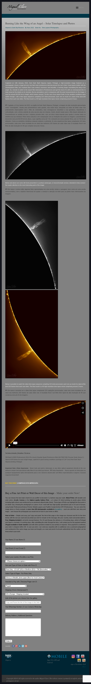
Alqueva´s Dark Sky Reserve (14, 27)
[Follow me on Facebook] (78, 657)
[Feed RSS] (84, 662)
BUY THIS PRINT (11, 483)
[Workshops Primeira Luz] (79, 662)
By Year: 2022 (29, 27)
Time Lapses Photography (50, 27)
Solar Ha (38, 27)
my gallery (58, 509)
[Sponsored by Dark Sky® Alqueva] (15, 657)
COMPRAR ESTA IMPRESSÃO (28, 483)
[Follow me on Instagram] (73, 657)
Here (84, 666)
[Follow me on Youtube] (82, 657)
